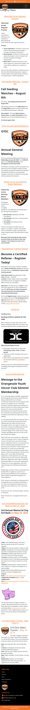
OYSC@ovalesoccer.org (20, 1)
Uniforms (15, 309)
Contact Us (4, 682)
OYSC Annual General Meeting (15, 126)
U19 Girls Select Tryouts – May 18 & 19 (15, 621)
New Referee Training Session (15, 248)
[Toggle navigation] (26, 5)
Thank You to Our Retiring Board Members (15, 183)
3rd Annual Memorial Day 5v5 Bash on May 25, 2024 (15, 504)
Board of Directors (6, 679)
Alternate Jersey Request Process (15, 17)
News (3, 677)
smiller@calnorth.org (17, 608)
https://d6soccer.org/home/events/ (15, 576)
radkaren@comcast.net (12, 303)
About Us (4, 674)
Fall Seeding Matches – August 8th (15, 82)
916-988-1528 (10, 1)
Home (3, 672)
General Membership (15, 374)
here (14, 300)
